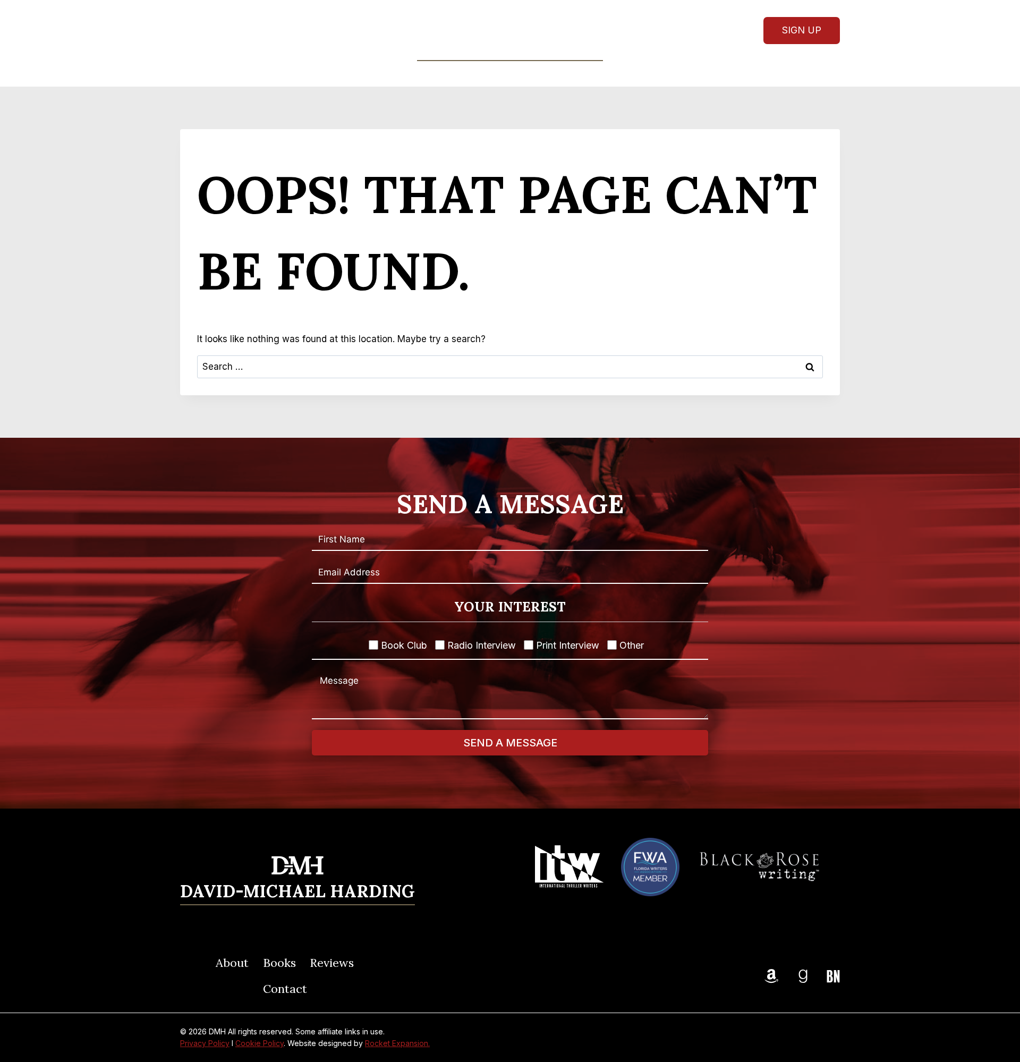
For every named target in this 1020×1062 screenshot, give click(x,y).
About (421, 73)
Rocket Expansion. (397, 1043)
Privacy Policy (205, 1043)
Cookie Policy (259, 1043)
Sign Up (801, 30)
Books (279, 962)
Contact (593, 73)
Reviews (534, 73)
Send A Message (510, 742)
